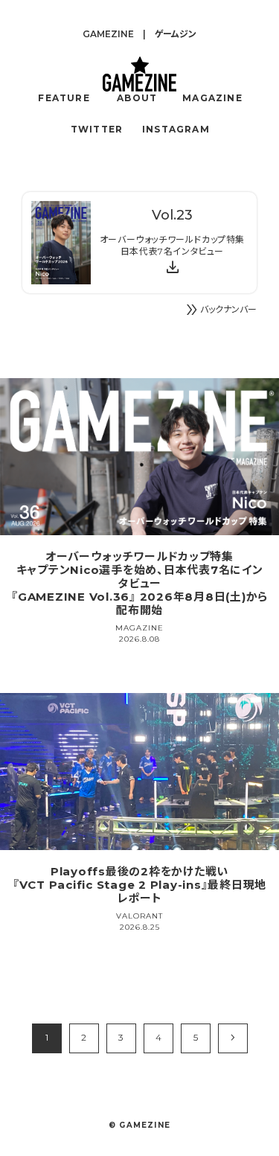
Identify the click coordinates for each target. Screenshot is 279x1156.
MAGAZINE (212, 97)
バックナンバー (219, 310)
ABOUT (137, 97)
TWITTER (97, 129)
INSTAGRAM (176, 129)
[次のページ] (233, 1038)
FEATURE (63, 97)
